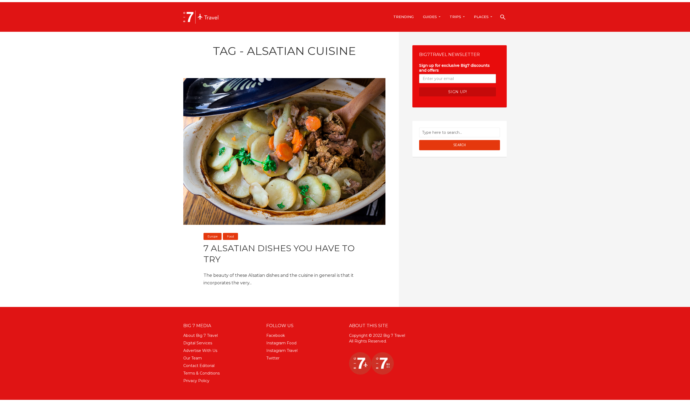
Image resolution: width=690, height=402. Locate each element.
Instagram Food (281, 343)
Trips (455, 17)
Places (481, 17)
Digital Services (197, 343)
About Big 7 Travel (200, 335)
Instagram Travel (282, 350)
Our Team (192, 358)
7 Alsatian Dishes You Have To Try (279, 254)
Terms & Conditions (201, 373)
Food (230, 236)
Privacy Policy (196, 380)
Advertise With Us (200, 350)
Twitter (273, 358)
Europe (213, 236)
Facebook (275, 335)
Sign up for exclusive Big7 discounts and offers (454, 68)
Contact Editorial (199, 365)
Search (459, 145)
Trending (403, 17)
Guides (430, 17)
